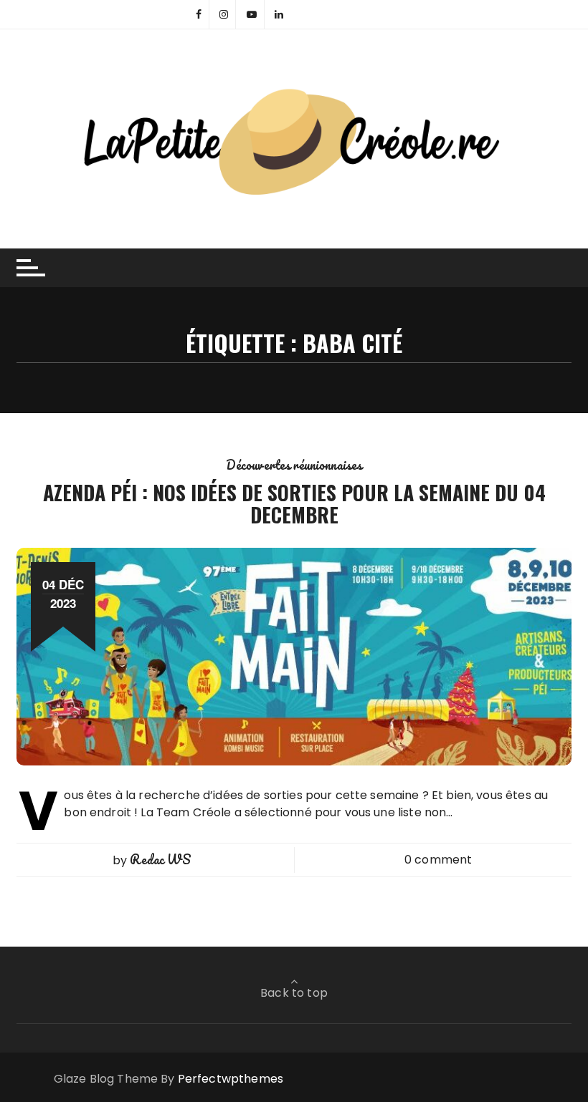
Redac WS (160, 859)
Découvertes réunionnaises (294, 464)
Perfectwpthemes (230, 1078)
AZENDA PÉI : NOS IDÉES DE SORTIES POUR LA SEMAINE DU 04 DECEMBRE (294, 503)
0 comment (438, 859)
